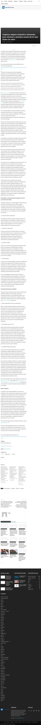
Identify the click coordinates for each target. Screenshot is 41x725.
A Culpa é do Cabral (4, 598)
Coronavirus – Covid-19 (5, 611)
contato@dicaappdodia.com (19, 718)
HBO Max (2, 636)
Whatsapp (2, 698)
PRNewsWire (3, 668)
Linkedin (2, 647)
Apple (2, 603)
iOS (1, 644)
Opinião (2, 660)
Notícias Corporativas (6, 26)
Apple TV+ (2, 606)
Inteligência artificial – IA (5, 641)
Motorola (2, 651)
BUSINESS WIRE (7, 449)
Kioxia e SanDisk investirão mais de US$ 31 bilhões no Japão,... (9, 588)
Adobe (2, 600)
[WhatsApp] (9, 46)
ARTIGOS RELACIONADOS (5, 521)
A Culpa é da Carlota (4, 596)
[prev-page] (1, 562)
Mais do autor (13, 521)
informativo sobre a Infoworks (13, 382)
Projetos (25, 1)
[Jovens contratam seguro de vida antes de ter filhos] (5, 551)
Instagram (2, 639)
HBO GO (2, 635)
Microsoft (2, 649)
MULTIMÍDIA (13, 488)
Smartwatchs (3, 679)
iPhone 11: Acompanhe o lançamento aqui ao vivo (22, 585)
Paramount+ (3, 662)
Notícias (5, 1)
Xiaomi (2, 700)
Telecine (2, 686)
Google (2, 631)
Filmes (2, 625)
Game (2, 628)
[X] (4, 46)
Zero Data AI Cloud (12, 59)
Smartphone (10, 1)
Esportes (2, 619)
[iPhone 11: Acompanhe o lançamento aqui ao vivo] (16, 585)
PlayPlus (2, 663)
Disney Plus (3, 614)
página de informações (5, 380)
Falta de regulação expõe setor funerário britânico (13, 556)
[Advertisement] (20, 17)
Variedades (3, 695)
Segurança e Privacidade (5, 674)
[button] (39, 1)
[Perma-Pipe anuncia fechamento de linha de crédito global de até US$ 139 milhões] (14, 539)
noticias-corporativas (4, 659)
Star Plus (2, 681)
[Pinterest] (7, 46)
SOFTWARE (17, 488)
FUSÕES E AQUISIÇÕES (7, 488)
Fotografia (2, 627)
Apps (2, 1)
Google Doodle (3, 633)
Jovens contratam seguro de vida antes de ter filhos (4, 556)
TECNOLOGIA (22, 488)
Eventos (2, 622)
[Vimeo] (34, 711)
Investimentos (3, 643)
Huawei (2, 638)
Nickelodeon (3, 654)
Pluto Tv (2, 665)
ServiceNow (21, 1)
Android (2, 601)
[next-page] (3, 562)
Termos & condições (4, 3)
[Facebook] (2, 46)
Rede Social (3, 671)
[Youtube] (39, 711)
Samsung (2, 673)
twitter (2, 692)
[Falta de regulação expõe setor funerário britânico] (14, 551)
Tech (1, 684)
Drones (2, 615)
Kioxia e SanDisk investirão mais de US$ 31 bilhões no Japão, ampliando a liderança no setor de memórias (22, 532)
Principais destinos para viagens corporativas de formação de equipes (5, 544)
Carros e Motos (3, 609)
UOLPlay (2, 694)
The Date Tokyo (30, 1)
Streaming (15, 1)
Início (1, 26)
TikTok (2, 689)
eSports (2, 620)
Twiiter (2, 690)
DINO (4, 41)
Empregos (2, 617)
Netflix (2, 652)
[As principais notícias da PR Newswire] (16, 577)
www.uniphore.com (5, 422)
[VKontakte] (36, 711)
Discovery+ (3, 612)
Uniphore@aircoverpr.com (6, 446)
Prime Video (3, 667)
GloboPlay (2, 630)
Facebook (2, 623)
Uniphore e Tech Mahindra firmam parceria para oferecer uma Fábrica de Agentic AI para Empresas (22, 545)
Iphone (2, 646)
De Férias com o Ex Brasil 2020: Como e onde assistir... (22, 581)
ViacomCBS (3, 697)
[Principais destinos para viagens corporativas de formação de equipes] (5, 539)
